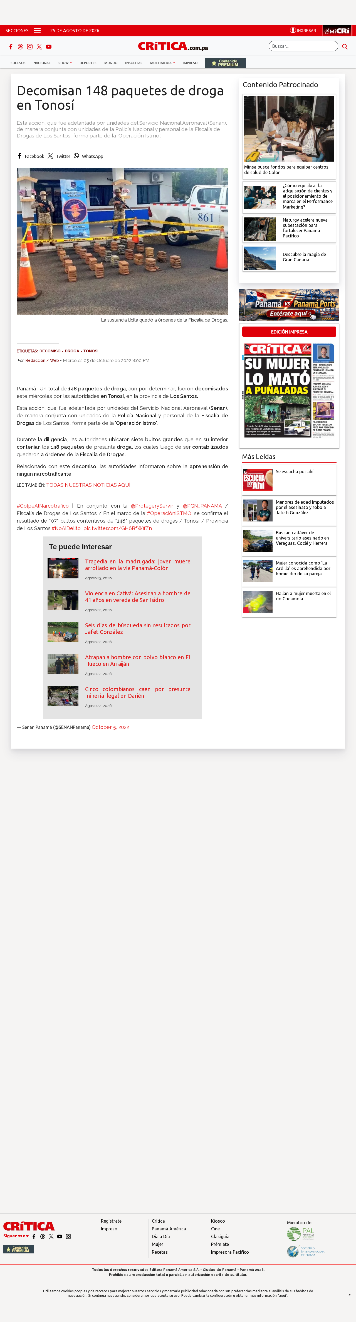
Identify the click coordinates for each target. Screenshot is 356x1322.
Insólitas (133, 63)
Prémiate (220, 1244)
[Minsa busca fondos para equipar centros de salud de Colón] (289, 128)
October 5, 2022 (110, 727)
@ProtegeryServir (152, 506)
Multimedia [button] (161, 63)
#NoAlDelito (66, 528)
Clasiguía (220, 1236)
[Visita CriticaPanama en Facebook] (34, 1236)
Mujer (157, 1244)
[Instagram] (30, 46)
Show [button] (63, 63)
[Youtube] (48, 46)
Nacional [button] (42, 63)
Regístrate (111, 1220)
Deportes (88, 63)
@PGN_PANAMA (202, 506)
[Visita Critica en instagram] (68, 1236)
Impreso (190, 63)
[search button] (344, 46)
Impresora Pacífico (230, 1252)
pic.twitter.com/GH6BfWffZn (117, 528)
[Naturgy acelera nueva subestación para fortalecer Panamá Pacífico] (260, 228)
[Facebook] (11, 46)
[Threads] (21, 46)
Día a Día (161, 1236)
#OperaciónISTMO (169, 513)
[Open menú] (37, 30)
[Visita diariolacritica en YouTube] (60, 1236)
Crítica (158, 1220)
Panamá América (169, 1228)
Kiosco (218, 1220)
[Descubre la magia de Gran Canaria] (260, 257)
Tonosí (90, 351)
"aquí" (282, 1295)
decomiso (50, 351)
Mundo (110, 63)
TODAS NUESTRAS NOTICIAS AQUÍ (88, 485)
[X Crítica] (39, 46)
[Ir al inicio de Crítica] (176, 45)
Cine (215, 1228)
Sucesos (18, 63)
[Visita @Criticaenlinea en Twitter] (43, 1236)
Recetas (160, 1252)
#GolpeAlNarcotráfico (43, 506)
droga (72, 351)
